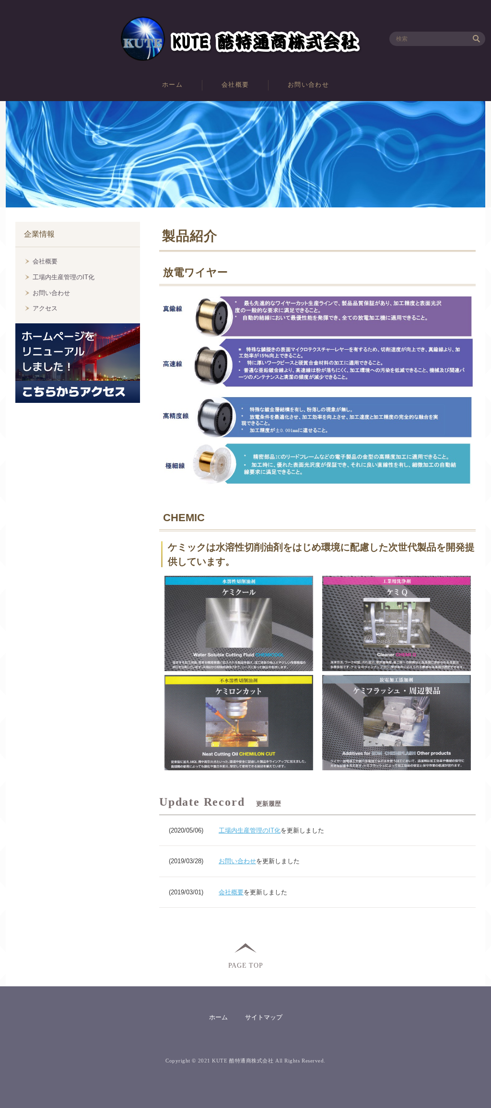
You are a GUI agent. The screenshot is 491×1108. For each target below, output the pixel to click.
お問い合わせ (308, 84)
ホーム (172, 84)
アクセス (45, 308)
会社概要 (235, 84)
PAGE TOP (245, 965)
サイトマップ (263, 1017)
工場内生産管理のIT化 (250, 830)
